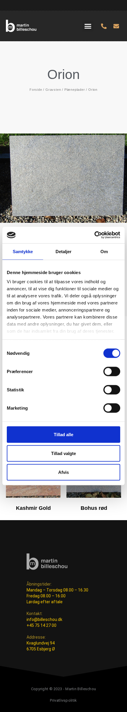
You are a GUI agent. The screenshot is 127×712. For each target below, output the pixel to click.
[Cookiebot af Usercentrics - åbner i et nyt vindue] (94, 235)
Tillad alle (63, 434)
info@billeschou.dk (44, 619)
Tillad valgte (63, 453)
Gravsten (53, 89)
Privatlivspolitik (63, 700)
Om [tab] (104, 251)
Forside (36, 89)
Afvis (63, 471)
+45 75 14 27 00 (41, 625)
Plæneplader (74, 89)
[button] (88, 26)
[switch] (111, 371)
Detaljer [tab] (64, 251)
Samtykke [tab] (23, 251)
